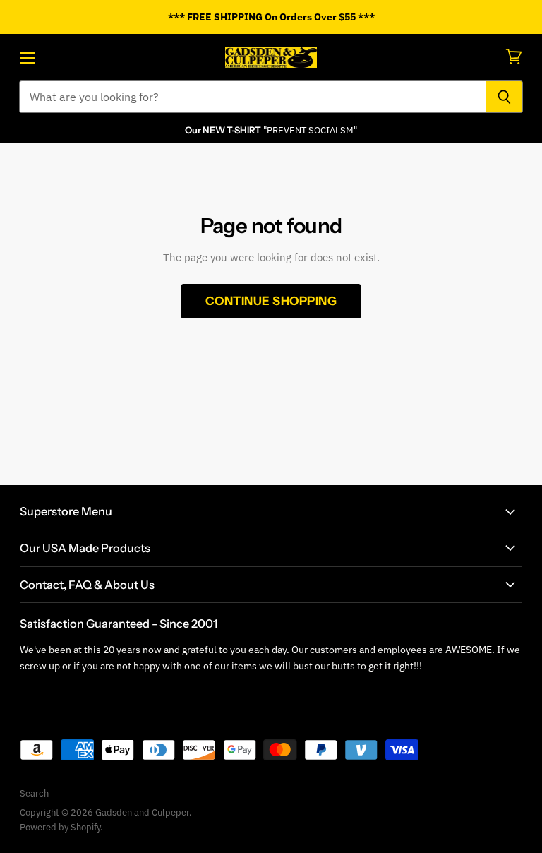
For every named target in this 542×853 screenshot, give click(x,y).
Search (34, 793)
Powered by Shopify (60, 827)
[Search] (504, 96)
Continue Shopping (271, 301)
